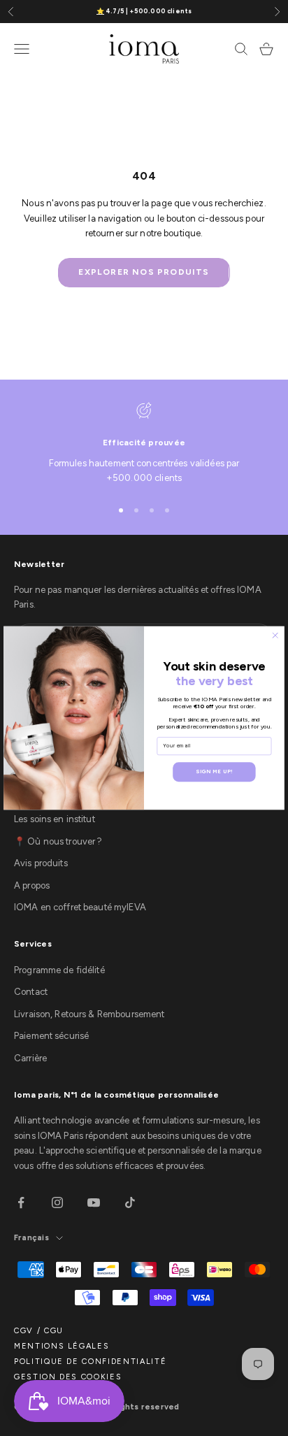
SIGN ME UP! (214, 771)
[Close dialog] (275, 635)
